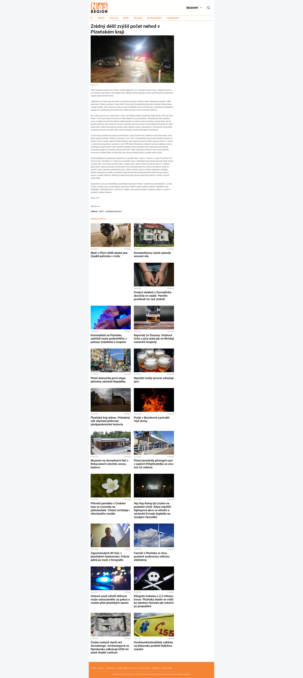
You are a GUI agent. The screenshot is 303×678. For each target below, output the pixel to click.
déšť (101, 211)
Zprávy (101, 18)
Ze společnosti (154, 18)
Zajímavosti (173, 18)
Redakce (155, 668)
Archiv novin (144, 668)
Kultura (138, 18)
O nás (93, 668)
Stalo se (114, 18)
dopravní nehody (114, 211)
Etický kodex (166, 668)
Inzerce (101, 668)
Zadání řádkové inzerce (127, 668)
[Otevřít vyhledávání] (208, 7)
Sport (126, 18)
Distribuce (110, 668)
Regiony (192, 7)
